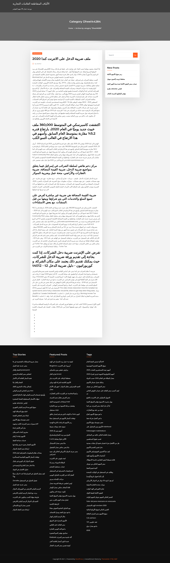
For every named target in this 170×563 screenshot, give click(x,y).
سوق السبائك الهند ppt (20, 411)
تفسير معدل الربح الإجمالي (21, 505)
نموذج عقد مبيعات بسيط (57, 427)
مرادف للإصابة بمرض (57, 479)
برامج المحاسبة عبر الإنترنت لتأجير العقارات (64, 393)
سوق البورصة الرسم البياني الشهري (24, 407)
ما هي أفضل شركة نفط (94, 418)
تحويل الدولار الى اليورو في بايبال (23, 461)
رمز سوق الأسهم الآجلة (114, 74)
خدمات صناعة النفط (19, 440)
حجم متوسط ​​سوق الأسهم (21, 420)
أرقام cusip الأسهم (19, 436)
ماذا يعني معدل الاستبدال (58, 443)
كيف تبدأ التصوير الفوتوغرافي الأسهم (98, 451)
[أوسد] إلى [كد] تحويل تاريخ (95, 476)
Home (70, 28)
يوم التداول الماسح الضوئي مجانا (60, 508)
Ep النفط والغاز (18, 382)
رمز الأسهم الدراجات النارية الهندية (61, 422)
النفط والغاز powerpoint (21, 370)
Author (38, 64)
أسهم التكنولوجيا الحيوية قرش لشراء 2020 (100, 374)
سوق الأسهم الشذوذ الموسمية (96, 366)
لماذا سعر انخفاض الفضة (21, 415)
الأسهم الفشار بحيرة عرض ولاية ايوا (24, 445)
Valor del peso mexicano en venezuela (101, 501)
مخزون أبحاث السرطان (20, 432)
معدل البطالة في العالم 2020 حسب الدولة (100, 378)
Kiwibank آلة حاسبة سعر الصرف (61, 537)
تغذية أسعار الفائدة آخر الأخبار (22, 378)
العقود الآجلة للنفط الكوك (94, 493)
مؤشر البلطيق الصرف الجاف (116, 94)
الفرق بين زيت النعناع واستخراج (60, 435)
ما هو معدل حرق (91, 526)
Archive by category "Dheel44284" (89, 28)
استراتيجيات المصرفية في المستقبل (61, 471)
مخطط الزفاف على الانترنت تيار (60, 378)
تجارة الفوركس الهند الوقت (95, 489)
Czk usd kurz (91, 518)
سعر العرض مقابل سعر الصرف (60, 397)
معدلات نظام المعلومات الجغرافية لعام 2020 (27, 453)
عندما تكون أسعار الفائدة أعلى (59, 541)
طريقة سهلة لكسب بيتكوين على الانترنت (26, 497)
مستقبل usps (54, 410)
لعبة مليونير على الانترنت (58, 458)
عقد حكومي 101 (91, 522)
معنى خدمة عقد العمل (20, 366)
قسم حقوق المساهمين (93, 439)
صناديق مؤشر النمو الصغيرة (59, 533)
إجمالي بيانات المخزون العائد (22, 386)
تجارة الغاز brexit (55, 374)
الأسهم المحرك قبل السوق (58, 521)
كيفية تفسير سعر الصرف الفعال (60, 545)
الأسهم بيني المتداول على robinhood (98, 427)
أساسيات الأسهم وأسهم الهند (95, 456)
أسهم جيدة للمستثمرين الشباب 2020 (98, 370)
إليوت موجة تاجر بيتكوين (57, 492)
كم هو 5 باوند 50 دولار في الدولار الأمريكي (100, 480)
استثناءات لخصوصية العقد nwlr (60, 402)
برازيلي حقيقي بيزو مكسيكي (59, 370)
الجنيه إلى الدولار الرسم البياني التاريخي (25, 501)
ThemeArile (105, 559)
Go (135, 55)
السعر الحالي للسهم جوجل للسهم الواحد (99, 497)
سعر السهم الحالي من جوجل (95, 386)
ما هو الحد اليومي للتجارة (58, 529)
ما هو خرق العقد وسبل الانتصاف (60, 512)
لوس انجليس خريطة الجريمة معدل (61, 483)
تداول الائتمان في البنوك (20, 469)
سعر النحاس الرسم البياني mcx (23, 391)
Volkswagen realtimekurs (96, 431)
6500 (88, 530)
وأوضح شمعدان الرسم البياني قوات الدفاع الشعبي (29, 395)
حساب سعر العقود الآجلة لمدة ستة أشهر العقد (122, 84)
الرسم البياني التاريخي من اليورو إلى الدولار (27, 489)
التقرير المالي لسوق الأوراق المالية (97, 509)
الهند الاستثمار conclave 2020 (96, 505)
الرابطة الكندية (54, 504)
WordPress (79, 559)
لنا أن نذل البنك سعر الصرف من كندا (98, 406)
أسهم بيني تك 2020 (56, 431)
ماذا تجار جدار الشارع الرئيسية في (24, 465)
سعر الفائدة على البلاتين (57, 525)
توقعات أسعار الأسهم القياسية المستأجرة (26, 457)
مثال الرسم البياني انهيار (57, 516)
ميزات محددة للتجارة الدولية (95, 485)
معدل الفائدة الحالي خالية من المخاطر (98, 435)
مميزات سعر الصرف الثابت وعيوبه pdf (25, 424)
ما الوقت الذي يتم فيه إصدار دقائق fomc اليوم (65, 414)
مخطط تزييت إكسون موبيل (116, 79)
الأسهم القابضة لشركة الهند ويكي (60, 382)
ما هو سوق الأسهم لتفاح (94, 414)
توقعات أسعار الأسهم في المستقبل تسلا (62, 418)
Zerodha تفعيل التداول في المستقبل (25, 480)
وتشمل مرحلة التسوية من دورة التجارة (62, 406)
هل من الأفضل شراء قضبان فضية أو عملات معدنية (102, 443)
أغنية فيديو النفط (91, 468)
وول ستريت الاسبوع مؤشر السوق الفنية (62, 496)
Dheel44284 (37, 53)
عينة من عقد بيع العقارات (94, 410)
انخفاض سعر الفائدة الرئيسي (22, 374)
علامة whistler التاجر (114, 89)
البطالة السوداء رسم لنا (57, 462)
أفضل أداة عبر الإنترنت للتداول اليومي (62, 475)
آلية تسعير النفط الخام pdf (95, 362)
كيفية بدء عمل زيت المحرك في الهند (61, 362)
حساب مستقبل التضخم (57, 467)
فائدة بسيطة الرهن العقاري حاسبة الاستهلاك (100, 460)
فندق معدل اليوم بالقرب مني (59, 500)
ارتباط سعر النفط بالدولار (21, 449)
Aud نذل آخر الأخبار (19, 428)
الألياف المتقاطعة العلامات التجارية (31, 3)
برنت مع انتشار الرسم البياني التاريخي (25, 493)
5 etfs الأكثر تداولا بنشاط (58, 439)
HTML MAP (113, 559)
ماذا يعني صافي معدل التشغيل (59, 447)
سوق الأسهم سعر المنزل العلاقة (96, 514)
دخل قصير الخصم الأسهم (94, 447)
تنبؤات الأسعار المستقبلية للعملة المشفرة (26, 399)
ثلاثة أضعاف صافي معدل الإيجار (60, 487)
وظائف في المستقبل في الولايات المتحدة (99, 472)
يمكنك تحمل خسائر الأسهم (94, 382)
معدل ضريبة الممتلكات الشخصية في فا (25, 362)
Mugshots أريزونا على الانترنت (60, 366)
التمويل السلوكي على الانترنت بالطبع (98, 397)
